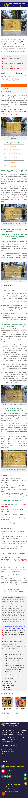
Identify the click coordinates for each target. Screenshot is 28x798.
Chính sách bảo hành (6, 750)
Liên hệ (3, 753)
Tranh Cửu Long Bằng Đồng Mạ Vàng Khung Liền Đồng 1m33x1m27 (21, 710)
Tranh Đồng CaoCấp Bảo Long (15, 766)
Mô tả (3, 85)
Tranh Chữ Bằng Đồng (12, 39)
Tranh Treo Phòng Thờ (9, 76)
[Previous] (1, 706)
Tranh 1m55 (19, 72)
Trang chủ (3, 39)
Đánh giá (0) (4, 88)
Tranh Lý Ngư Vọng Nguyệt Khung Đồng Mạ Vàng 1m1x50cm (6, 710)
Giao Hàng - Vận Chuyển (7, 751)
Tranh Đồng (16, 796)
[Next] (27, 706)
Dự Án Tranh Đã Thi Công (11, 72)
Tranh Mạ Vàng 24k (14, 74)
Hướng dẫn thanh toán (7, 91)
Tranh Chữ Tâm (22, 39)
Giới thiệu (3, 755)
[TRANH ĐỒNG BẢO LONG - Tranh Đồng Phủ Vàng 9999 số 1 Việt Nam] (14, 4)
